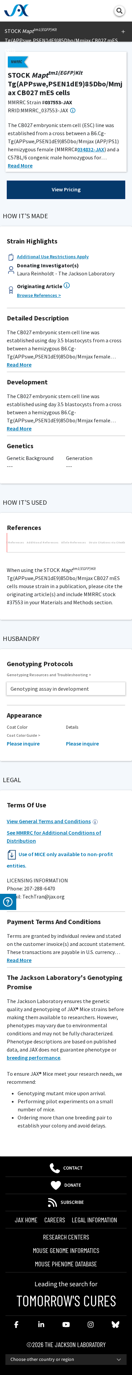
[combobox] (66, 1359)
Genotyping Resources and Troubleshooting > (49, 674)
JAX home (26, 1220)
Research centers (66, 1237)
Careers (54, 1220)
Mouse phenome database (66, 1264)
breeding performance (33, 1057)
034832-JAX (90, 149)
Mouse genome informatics (66, 1250)
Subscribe (72, 1202)
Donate (72, 1185)
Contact (73, 1168)
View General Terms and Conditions (49, 821)
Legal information (94, 1220)
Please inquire (23, 743)
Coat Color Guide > (23, 735)
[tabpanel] (66, 555)
